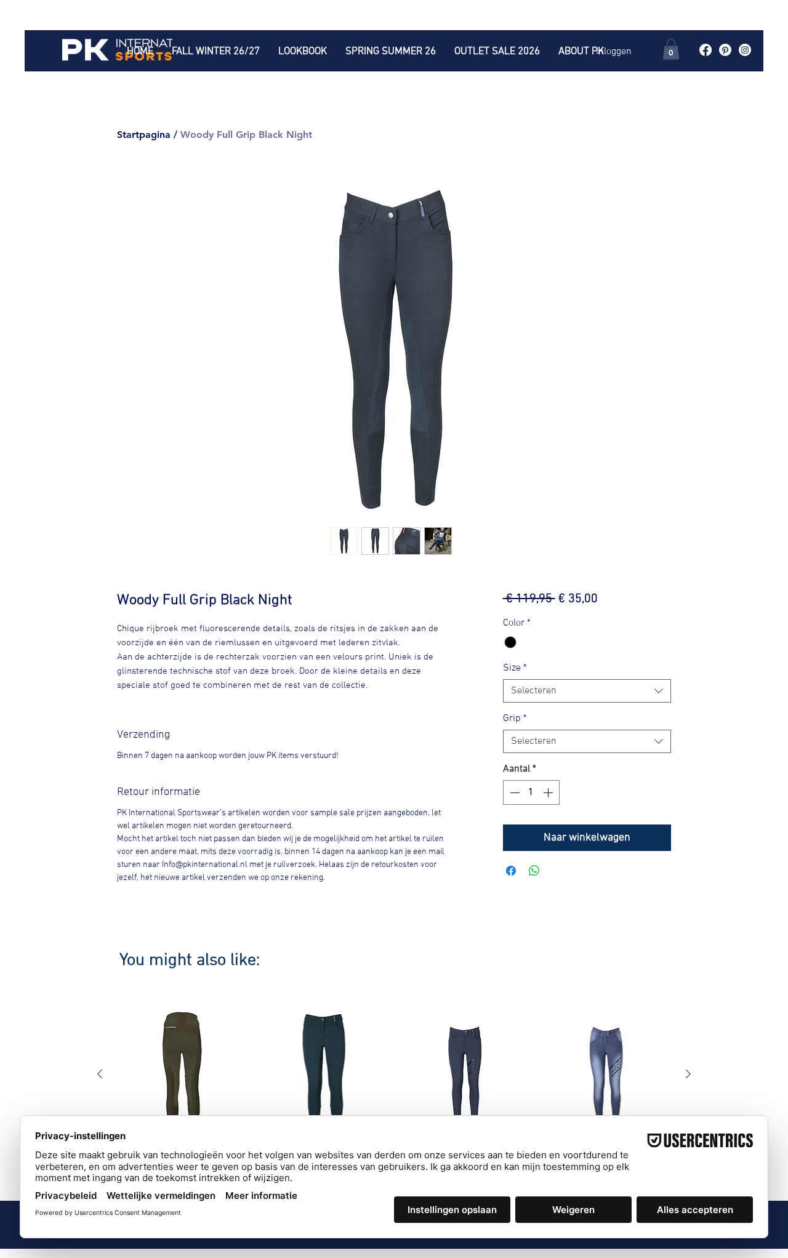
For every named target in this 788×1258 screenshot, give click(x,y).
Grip (515, 718)
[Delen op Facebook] (511, 870)
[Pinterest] (725, 50)
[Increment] (549, 792)
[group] (394, 1091)
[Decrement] (513, 792)
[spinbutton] (531, 792)
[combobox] (587, 691)
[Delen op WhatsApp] (534, 870)
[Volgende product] (688, 1073)
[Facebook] (705, 50)
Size (515, 668)
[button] (671, 49)
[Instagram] (745, 50)
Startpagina (144, 134)
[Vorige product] (99, 1073)
